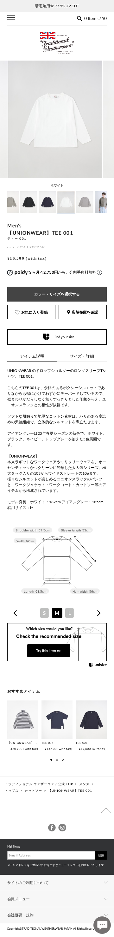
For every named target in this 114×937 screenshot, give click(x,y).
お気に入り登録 (34, 312)
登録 (101, 855)
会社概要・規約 (20, 915)
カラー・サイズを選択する (57, 294)
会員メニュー (18, 898)
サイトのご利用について (28, 882)
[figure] (15, 613)
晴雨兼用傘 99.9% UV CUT (57, 5)
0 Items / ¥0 (95, 18)
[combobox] (57, 613)
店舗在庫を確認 (85, 312)
